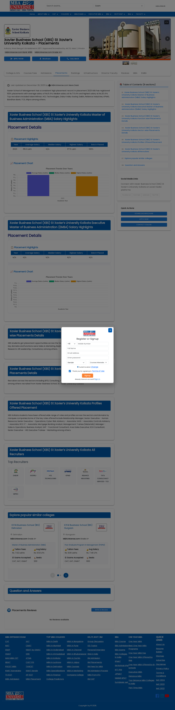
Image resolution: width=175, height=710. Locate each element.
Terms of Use (98, 371)
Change (94, 367)
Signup (87, 375)
